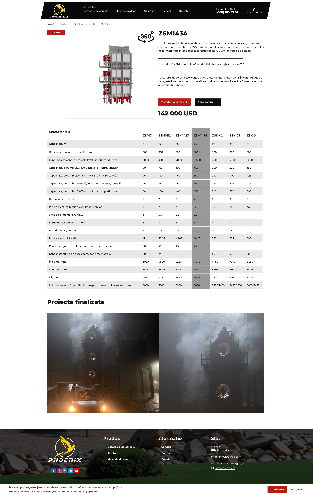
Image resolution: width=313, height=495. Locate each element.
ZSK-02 (217, 135)
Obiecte (184, 11)
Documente (254, 12)
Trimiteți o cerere (172, 102)
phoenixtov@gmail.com (226, 456)
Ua (84, 6)
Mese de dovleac (126, 11)
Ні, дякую (297, 489)
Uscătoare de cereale (95, 11)
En (89, 6)
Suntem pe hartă (225, 468)
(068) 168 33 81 (227, 12)
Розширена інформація (82, 491)
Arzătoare (149, 11)
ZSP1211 (148, 135)
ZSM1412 (164, 135)
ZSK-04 (252, 135)
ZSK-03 (234, 135)
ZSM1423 (182, 135)
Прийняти (277, 489)
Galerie (165, 459)
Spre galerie (206, 102)
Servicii (167, 11)
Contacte (167, 453)
